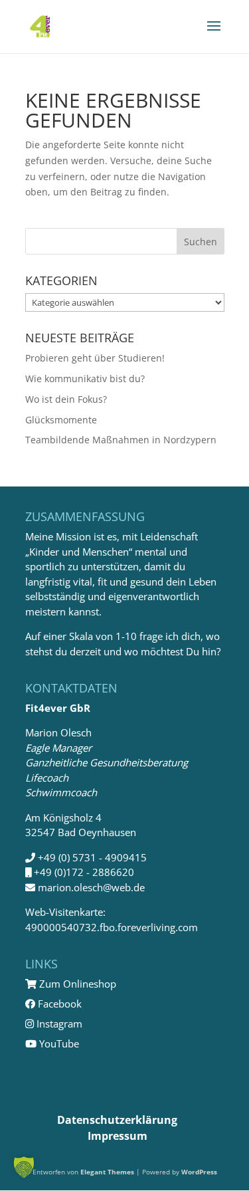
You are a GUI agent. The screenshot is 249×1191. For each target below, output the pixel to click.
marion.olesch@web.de (91, 887)
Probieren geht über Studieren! (95, 358)
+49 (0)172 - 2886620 (84, 872)
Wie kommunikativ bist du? (85, 378)
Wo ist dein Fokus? (66, 399)
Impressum (117, 1136)
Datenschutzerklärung (117, 1120)
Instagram (58, 1023)
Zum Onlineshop (76, 983)
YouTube (58, 1043)
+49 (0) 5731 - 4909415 (92, 857)
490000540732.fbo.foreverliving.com (111, 927)
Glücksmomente (61, 419)
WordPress (199, 1171)
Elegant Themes (107, 1171)
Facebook (58, 1003)
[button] (24, 1167)
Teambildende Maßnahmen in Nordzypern (120, 439)
